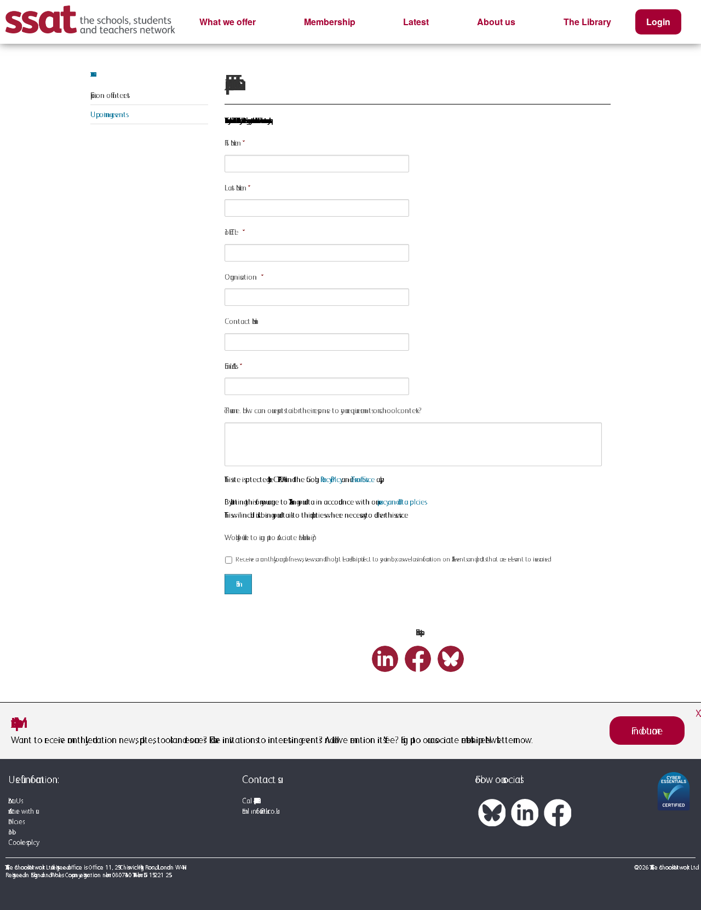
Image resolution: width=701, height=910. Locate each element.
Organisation (241, 277)
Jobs (10, 832)
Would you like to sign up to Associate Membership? (270, 537)
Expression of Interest (110, 95)
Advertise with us (22, 811)
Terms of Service (363, 479)
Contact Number (240, 321)
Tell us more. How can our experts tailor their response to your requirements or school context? (323, 410)
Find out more (647, 730)
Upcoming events (108, 114)
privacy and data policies (400, 501)
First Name (231, 142)
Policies (15, 822)
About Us (14, 801)
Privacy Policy (330, 479)
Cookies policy (22, 842)
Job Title (231, 232)
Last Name (234, 187)
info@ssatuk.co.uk (263, 811)
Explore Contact (90, 74)
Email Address (230, 366)
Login (658, 21)
